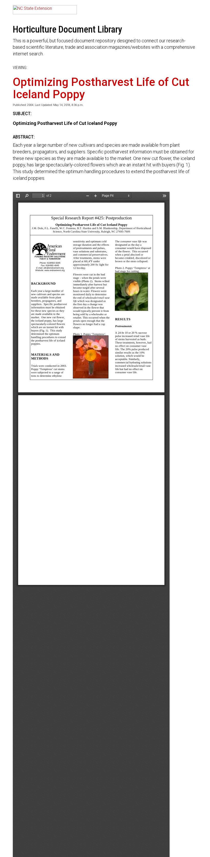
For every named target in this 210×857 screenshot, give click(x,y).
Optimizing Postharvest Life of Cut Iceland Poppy (101, 88)
